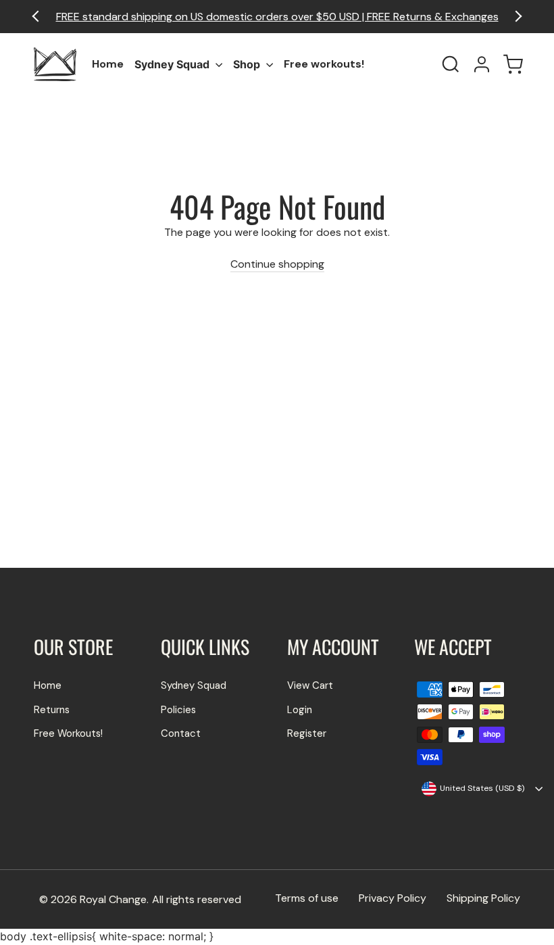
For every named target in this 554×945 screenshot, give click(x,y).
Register (306, 733)
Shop (248, 64)
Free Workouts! (68, 733)
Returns (52, 710)
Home (108, 64)
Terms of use (306, 898)
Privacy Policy (392, 898)
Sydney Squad (173, 64)
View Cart (310, 685)
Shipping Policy (483, 898)
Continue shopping (277, 264)
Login (299, 710)
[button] (516, 16)
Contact (181, 733)
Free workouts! (324, 64)
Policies (178, 710)
